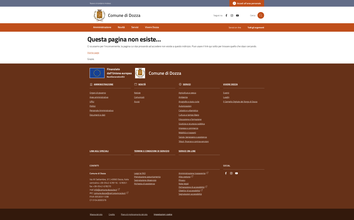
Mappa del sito (96, 214)
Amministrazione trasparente (192, 173)
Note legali (184, 183)
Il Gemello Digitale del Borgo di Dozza (240, 101)
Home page (93, 53)
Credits (112, 214)
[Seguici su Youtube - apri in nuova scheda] (236, 15)
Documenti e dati (97, 115)
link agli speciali (99, 151)
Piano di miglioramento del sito (134, 214)
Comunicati (139, 97)
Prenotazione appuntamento (147, 176)
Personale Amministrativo (101, 110)
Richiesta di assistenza (144, 183)
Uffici (92, 101)
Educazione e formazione (190, 119)
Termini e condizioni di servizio (151, 151)
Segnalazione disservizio (145, 180)
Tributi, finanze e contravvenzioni (194, 141)
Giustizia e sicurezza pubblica (192, 123)
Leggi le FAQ (140, 173)
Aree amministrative (99, 97)
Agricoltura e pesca (187, 92)
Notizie (137, 92)
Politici (93, 106)
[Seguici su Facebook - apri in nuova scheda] (225, 15)
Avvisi (137, 101)
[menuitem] (102, 27)
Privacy (182, 180)
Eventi (226, 92)
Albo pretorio (184, 176)
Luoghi (226, 97)
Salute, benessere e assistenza (193, 137)
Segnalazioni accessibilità (190, 194)
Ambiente (183, 97)
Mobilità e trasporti (187, 132)
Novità (142, 84)
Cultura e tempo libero (189, 115)
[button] (260, 15)
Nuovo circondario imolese (100, 3)
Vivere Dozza (230, 84)
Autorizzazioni (185, 106)
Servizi (187, 84)
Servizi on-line (187, 151)
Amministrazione (103, 84)
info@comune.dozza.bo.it (105, 189)
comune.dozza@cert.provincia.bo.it (110, 193)
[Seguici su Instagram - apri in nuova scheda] (231, 15)
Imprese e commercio (188, 128)
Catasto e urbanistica (188, 110)
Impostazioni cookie (163, 214)
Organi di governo (98, 92)
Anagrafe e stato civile (189, 101)
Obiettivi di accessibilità (189, 190)
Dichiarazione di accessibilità (191, 187)
